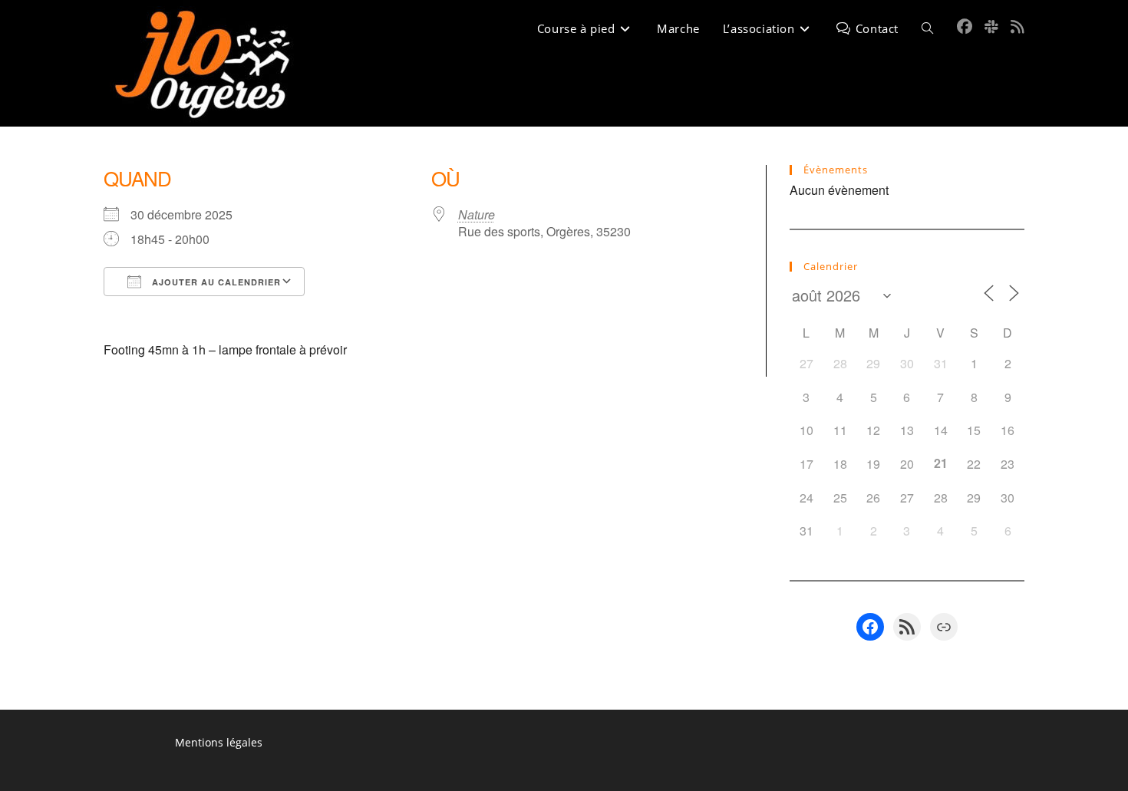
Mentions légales (218, 742)
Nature (476, 214)
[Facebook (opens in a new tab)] (964, 27)
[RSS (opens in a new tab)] (1017, 27)
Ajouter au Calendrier (215, 282)
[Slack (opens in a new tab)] (991, 27)
